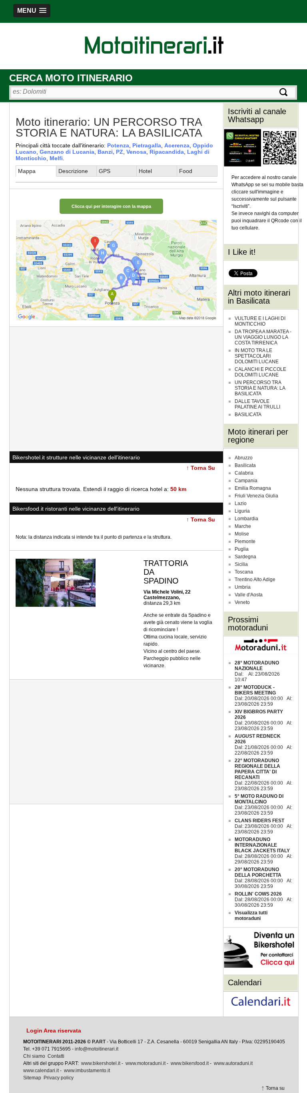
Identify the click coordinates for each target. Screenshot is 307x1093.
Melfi (56, 158)
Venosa (136, 152)
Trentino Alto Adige (255, 579)
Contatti (56, 1056)
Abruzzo (244, 458)
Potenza (118, 145)
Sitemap (32, 1078)
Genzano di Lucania (67, 152)
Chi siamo (34, 1056)
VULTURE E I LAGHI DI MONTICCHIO (260, 321)
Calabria (244, 473)
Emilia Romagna (253, 488)
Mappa (27, 171)
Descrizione (73, 171)
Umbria (243, 587)
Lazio (241, 503)
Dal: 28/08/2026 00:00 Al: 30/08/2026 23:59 (263, 878)
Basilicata (245, 465)
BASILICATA (248, 414)
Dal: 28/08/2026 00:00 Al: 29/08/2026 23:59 (263, 851)
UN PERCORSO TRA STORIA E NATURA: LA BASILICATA (260, 388)
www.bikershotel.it (100, 1063)
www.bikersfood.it (190, 1063)
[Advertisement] (116, 389)
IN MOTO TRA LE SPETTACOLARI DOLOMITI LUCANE (257, 356)
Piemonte (245, 541)
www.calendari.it (41, 1070)
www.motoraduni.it (145, 1063)
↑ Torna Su (200, 468)
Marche (243, 526)
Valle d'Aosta (249, 595)
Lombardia (246, 518)
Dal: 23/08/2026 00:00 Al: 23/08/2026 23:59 (263, 804)
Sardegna (245, 557)
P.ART (99, 1042)
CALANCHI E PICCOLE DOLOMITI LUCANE (260, 372)
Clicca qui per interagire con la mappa (111, 206)
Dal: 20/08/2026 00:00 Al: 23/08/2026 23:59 (263, 695)
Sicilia (241, 564)
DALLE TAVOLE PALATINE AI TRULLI (257, 404)
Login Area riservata (53, 1030)
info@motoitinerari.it (96, 1049)
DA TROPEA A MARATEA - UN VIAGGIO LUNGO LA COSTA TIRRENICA (263, 337)
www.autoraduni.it (233, 1063)
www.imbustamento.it (87, 1070)
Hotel (145, 171)
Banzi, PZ (110, 152)
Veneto (242, 602)
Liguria (242, 511)
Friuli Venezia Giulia (256, 496)
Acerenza (176, 145)
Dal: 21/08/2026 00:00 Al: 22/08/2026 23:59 (263, 744)
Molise (242, 534)
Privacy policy (59, 1078)
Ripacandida (167, 152)
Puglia (242, 549)
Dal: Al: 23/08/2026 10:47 (257, 671)
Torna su (275, 1088)
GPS (104, 171)
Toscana (244, 572)
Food (185, 171)
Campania (246, 480)
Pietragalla (146, 145)
